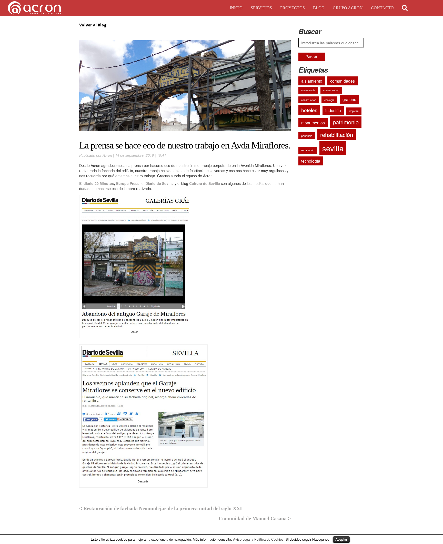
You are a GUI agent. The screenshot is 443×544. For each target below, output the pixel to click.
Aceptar (341, 539)
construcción (308, 100)
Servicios (261, 8)
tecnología (310, 161)
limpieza (354, 111)
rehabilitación (336, 135)
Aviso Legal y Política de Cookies (258, 539)
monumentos (313, 122)
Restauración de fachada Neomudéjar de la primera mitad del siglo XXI (162, 508)
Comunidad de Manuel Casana (253, 518)
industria (333, 110)
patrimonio (346, 122)
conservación (331, 90)
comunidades (342, 81)
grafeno (349, 99)
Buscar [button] (311, 57)
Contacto (382, 8)
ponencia (306, 136)
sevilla (333, 148)
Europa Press (127, 183)
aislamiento (311, 81)
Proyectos (292, 8)
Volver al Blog (92, 24)
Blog (319, 8)
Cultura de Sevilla (204, 183)
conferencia (308, 90)
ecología (329, 100)
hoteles (309, 109)
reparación (307, 150)
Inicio (236, 8)
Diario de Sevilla (159, 183)
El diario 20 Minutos (96, 183)
